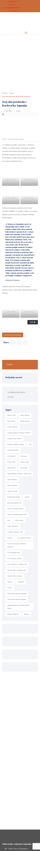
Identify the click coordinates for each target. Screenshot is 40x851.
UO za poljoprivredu (13, 552)
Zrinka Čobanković (13, 614)
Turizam (9, 538)
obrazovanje (24, 468)
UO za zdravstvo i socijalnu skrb (17, 564)
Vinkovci (10, 582)
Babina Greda (11, 415)
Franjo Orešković (12, 427)
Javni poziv (24, 456)
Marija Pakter (11, 468)
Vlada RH (21, 582)
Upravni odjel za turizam (14, 576)
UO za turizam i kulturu (14, 558)
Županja (26, 614)
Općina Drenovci (12, 485)
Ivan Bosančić (11, 456)
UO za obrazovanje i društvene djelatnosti (16, 545)
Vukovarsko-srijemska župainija (16, 593)
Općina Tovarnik (12, 491)
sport (8, 520)
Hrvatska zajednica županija (15, 444)
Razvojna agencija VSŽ (14, 503)
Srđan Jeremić (19, 520)
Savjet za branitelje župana (15, 508)
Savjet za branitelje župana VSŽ (17, 514)
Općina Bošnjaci (12, 479)
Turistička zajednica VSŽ (15, 532)
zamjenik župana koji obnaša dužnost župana (18, 606)
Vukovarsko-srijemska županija (16, 599)
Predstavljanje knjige (13, 497)
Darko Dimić (11, 421)
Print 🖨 (32, 322)
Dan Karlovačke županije (12, 335)
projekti (27, 497)
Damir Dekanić (25, 415)
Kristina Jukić (11, 462)
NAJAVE (11, 397)
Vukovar (9, 587)
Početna (4, 93)
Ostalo (11, 93)
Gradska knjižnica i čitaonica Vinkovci (19, 433)
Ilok (30, 444)
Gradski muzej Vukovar (14, 438)
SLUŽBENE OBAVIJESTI (16, 392)
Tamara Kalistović (12, 526)
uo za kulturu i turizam (24, 538)
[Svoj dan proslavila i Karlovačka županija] (13, 342)
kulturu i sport (24, 462)
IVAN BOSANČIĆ (13, 450)
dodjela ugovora (25, 421)
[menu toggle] (26, 32)
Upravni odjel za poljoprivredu (16, 570)
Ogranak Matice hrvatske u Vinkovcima (19, 473)
